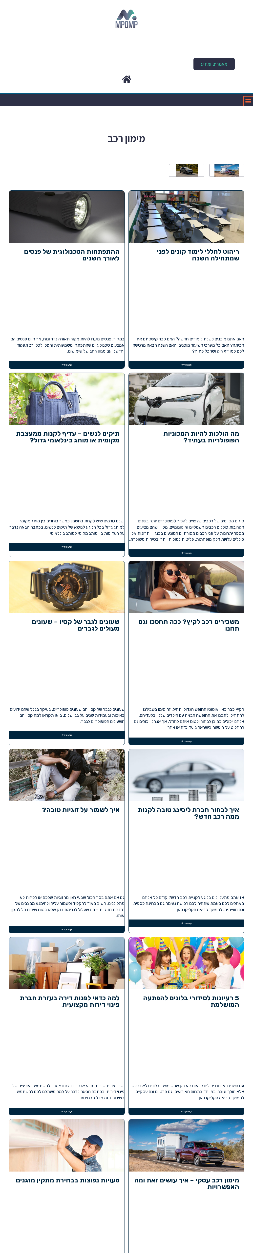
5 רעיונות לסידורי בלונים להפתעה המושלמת (191, 1002)
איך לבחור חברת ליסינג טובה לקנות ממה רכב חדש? (188, 813)
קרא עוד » (186, 364)
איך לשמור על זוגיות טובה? (81, 810)
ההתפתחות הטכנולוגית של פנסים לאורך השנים (72, 255)
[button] (214, 64)
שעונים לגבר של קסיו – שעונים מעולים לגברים (76, 625)
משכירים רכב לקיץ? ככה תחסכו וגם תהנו (188, 625)
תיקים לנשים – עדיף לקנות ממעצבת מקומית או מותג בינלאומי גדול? (68, 437)
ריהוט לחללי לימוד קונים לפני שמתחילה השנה (198, 255)
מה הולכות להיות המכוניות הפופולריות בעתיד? (201, 437)
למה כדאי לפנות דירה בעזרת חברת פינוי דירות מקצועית (70, 1002)
